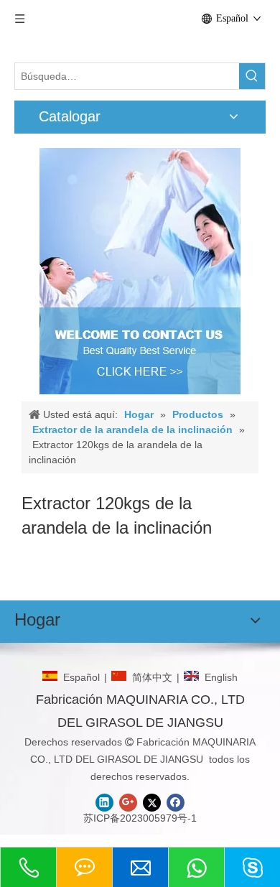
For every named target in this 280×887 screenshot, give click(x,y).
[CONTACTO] (140, 271)
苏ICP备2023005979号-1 (140, 818)
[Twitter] (152, 803)
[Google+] (128, 803)
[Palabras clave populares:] (252, 76)
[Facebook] (176, 803)
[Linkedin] (104, 803)
